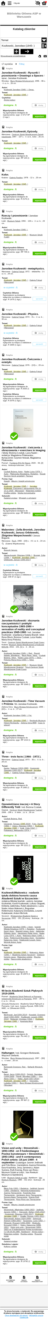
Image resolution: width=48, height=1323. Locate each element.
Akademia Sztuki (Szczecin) (23, 955)
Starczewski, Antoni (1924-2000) (17, 1218)
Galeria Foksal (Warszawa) (23, 773)
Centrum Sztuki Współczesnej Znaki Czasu (26, 642)
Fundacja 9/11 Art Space (20, 463)
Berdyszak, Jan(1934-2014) (15, 1015)
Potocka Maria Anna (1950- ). (19, 660)
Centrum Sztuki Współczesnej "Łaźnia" (26, 810)
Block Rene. (29, 655)
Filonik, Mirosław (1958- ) (26, 1076)
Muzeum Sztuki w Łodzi (17, 1178)
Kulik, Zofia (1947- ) (28, 828)
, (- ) (16, 95)
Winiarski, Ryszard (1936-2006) (17, 1223)
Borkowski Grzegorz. (15, 1067)
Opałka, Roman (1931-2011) (32, 1216)
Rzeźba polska (27, 1234)
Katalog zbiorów (24, 29)
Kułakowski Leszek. (30, 940)
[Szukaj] (27, 51)
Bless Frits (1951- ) (16, 1188)
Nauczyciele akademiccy (21, 959)
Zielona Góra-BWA (28, 723)
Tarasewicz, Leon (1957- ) (34, 1221)
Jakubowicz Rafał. (28, 933)
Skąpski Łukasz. (25, 931)
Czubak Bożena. (13, 472)
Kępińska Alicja (26, 1021)
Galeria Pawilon (16, 178)
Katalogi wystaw (10, 498)
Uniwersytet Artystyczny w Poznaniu (17, 999)
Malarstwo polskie (33, 491)
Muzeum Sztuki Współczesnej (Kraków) (23, 666)
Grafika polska (10, 493)
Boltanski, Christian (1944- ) (22, 1019)
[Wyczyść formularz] (40, 56)
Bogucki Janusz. (11, 550)
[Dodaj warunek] (16, 51)
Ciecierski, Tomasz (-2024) (17, 824)
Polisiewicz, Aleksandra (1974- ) (17, 830)
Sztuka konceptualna (26, 493)
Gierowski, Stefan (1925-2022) (32, 1212)
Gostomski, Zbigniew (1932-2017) (22, 769)
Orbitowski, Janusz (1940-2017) (17, 560)
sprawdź (39, 299)
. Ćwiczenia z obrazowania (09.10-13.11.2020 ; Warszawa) (22, 488)
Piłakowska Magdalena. (24, 474)
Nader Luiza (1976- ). (29, 658)
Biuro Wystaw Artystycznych (22, 81)
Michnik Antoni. (12, 942)
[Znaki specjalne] (45, 56)
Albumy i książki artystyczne (23, 481)
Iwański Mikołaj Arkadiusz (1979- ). (22, 928)
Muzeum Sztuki (13, 221)
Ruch (14, 541)
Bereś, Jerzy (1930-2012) (14, 1074)
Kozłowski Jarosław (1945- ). (19, 90)
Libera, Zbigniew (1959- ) (23, 826)
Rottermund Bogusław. (22, 938)
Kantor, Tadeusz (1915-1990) (16, 768)
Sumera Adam (15, 1197)
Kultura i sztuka (10, 1246)
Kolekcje (21, 56)
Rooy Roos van (28, 1199)
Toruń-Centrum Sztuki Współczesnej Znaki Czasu (24, 668)
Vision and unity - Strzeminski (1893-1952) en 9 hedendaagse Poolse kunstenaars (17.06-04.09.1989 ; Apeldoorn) (23, 1229)
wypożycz (39, 116)
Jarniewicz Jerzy (28, 1195)
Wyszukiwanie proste (9, 56)
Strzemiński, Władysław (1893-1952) (19, 1210)
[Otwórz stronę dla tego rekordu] (24, 425)
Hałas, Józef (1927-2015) (28, 1079)
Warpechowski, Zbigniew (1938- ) (18, 555)
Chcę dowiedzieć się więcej (16, 1315)
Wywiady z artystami (27, 498)
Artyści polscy (9, 100)
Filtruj (21, 64)
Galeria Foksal (18, 271)
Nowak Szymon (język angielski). (24, 475)
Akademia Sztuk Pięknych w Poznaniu (25, 996)
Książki (7, 481)
